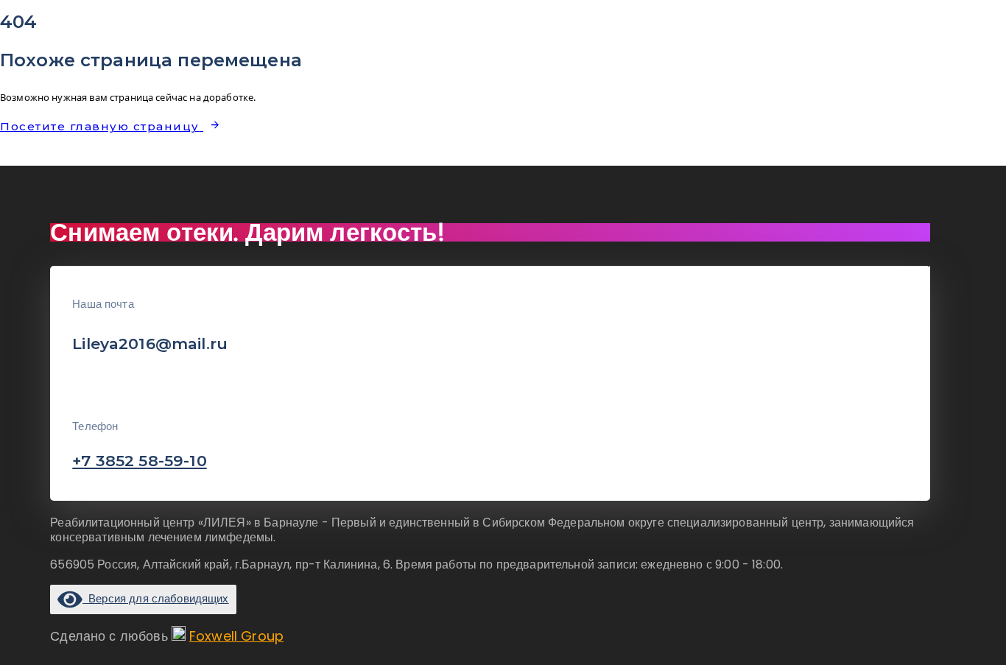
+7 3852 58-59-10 (139, 460)
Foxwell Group (236, 636)
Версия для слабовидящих (155, 598)
